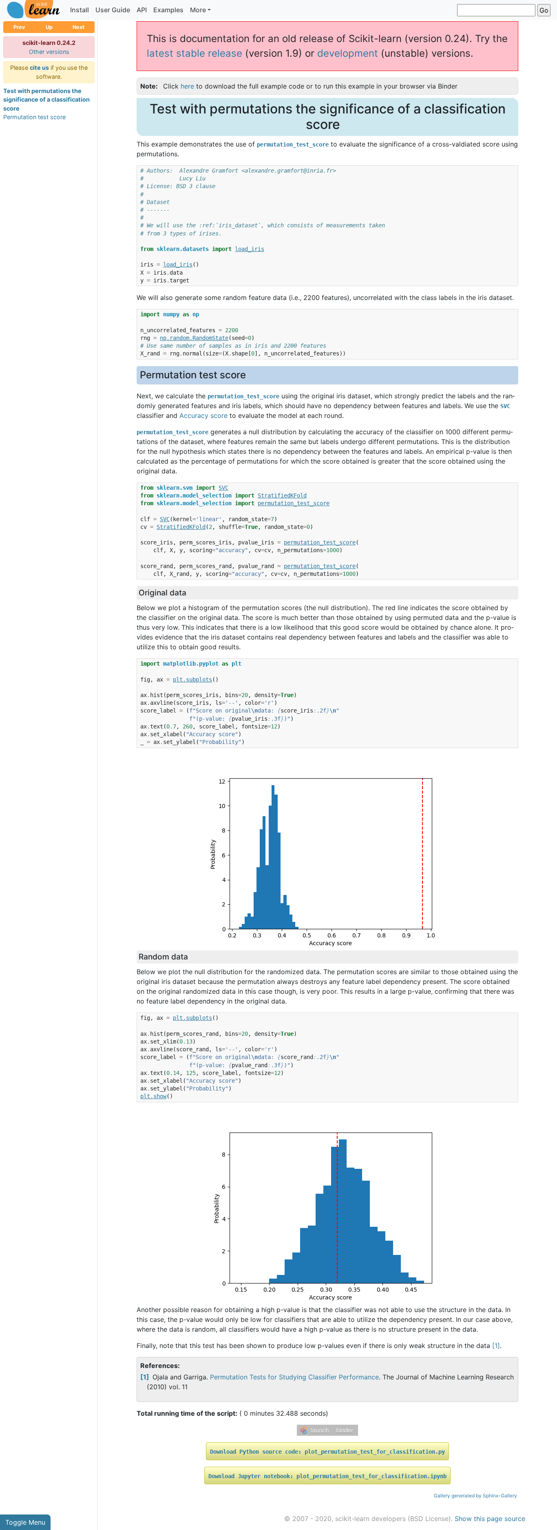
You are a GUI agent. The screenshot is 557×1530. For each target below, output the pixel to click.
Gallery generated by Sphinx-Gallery (475, 1495)
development (347, 53)
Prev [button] (19, 27)
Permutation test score (34, 116)
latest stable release (194, 53)
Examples (168, 10)
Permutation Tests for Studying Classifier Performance (294, 1377)
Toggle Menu (25, 1522)
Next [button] (78, 27)
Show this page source (490, 1518)
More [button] (198, 10)
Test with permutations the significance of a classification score (46, 99)
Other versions (49, 51)
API (142, 10)
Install (79, 10)
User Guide (112, 10)
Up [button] (49, 27)
